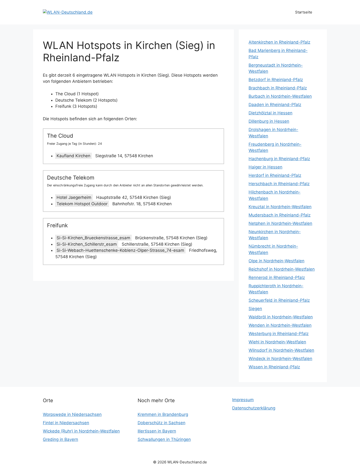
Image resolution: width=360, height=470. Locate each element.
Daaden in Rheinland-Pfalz (275, 104)
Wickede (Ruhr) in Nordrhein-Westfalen (81, 431)
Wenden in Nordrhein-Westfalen (280, 325)
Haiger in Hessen (265, 167)
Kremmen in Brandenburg (163, 414)
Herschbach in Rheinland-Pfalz (279, 183)
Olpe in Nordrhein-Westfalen (276, 260)
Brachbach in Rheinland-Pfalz (278, 87)
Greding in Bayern (60, 439)
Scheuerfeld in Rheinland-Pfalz (279, 300)
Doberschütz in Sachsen (161, 422)
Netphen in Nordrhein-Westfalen (280, 223)
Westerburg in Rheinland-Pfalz (279, 333)
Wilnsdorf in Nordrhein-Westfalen (281, 350)
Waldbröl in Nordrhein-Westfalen (281, 316)
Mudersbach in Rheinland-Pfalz (280, 215)
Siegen (255, 308)
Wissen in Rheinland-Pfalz (274, 366)
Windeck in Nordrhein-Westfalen (280, 358)
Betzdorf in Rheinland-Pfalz (276, 79)
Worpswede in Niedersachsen (72, 414)
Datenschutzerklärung (253, 408)
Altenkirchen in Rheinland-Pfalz (279, 42)
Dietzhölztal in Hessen (270, 112)
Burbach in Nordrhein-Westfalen (280, 96)
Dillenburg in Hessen (269, 121)
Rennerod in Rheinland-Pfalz (277, 277)
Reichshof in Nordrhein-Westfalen (282, 269)
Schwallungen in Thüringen (164, 439)
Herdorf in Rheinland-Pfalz (275, 175)
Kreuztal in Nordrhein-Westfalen (280, 206)
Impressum (243, 399)
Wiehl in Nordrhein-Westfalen (277, 341)
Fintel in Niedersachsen (66, 422)
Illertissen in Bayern (157, 431)
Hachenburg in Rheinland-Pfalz (279, 158)
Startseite (303, 12)
